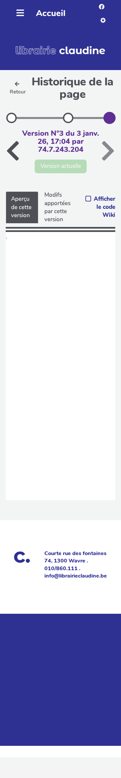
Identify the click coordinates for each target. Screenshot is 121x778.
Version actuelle (60, 166)
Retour (18, 91)
